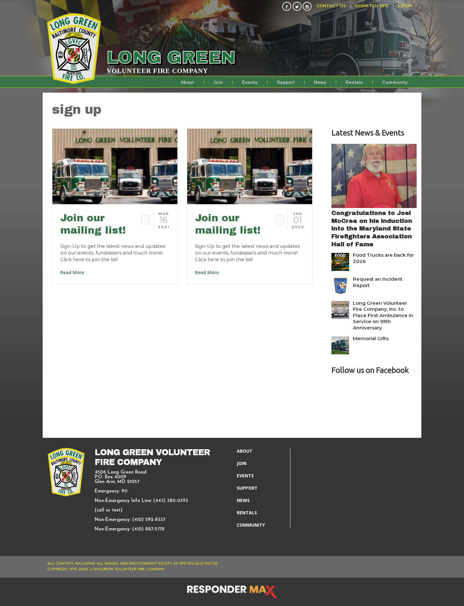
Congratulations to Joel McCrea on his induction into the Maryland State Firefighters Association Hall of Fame (371, 229)
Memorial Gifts (371, 338)
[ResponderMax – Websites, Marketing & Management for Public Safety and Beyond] (232, 591)
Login (405, 5)
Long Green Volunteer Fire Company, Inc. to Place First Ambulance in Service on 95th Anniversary (383, 315)
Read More (72, 272)
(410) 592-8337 (148, 519)
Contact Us (331, 5)
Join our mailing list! (93, 224)
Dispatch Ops (372, 5)
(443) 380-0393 (170, 501)
